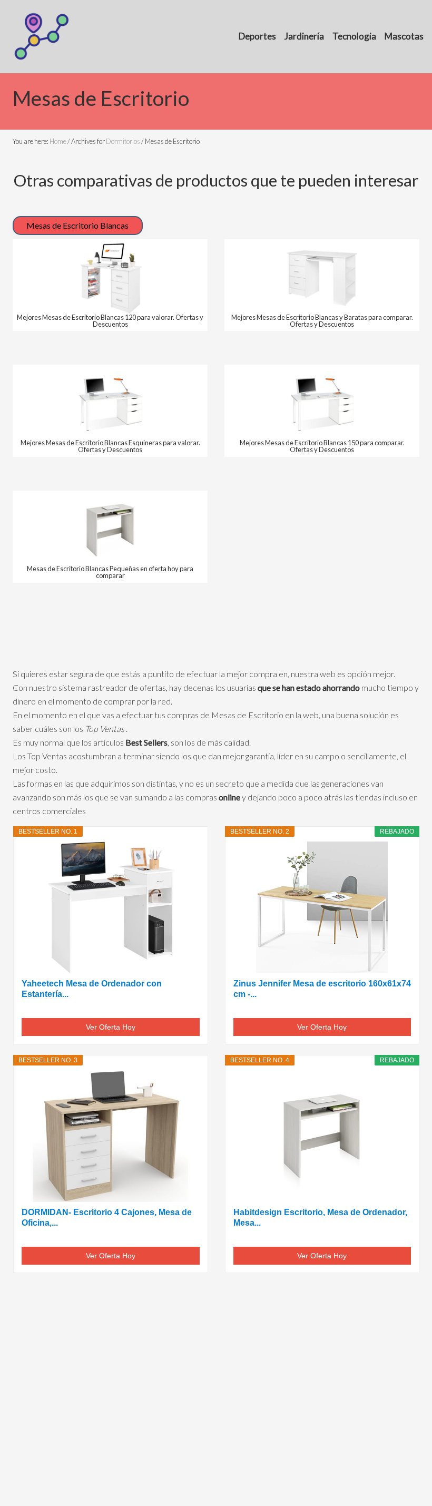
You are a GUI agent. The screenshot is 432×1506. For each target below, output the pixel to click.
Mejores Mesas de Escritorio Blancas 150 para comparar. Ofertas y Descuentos (322, 446)
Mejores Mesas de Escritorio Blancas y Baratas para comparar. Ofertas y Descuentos (322, 320)
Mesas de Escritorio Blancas (77, 225)
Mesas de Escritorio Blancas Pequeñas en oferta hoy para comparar (110, 572)
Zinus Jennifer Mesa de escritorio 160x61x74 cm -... (322, 989)
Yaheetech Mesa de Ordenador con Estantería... (92, 989)
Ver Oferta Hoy (110, 1027)
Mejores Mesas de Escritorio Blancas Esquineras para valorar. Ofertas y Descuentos (110, 446)
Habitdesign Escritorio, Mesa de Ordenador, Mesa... (320, 1217)
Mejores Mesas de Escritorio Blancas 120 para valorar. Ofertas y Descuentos (110, 320)
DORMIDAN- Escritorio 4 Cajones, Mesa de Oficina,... (107, 1217)
